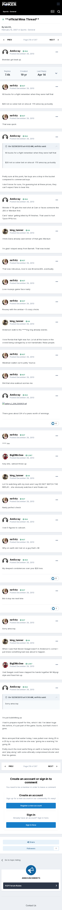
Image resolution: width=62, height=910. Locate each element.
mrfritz (14, 85)
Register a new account (31, 805)
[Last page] (58, 40)
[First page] (4, 40)
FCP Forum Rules (13, 885)
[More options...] (57, 52)
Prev (9, 40)
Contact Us (31, 905)
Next (52, 40)
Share (32, 842)
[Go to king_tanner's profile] (5, 231)
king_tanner (17, 230)
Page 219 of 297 (31, 40)
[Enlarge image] (14, 403)
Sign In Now (31, 825)
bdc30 (8, 27)
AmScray (15, 50)
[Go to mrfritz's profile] (5, 87)
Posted (22, 54)
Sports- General (28, 30)
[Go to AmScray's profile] (5, 52)
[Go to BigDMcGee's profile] (5, 456)
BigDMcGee (16, 455)
